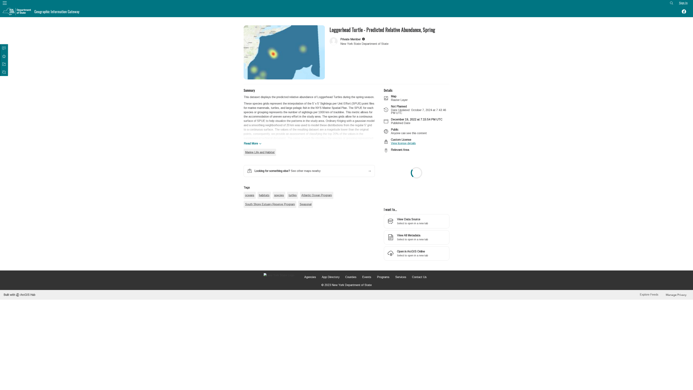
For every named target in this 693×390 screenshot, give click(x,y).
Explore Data (128, 11)
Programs (383, 277)
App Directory (330, 277)
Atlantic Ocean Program (316, 215)
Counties (350, 277)
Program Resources (207, 11)
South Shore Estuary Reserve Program (270, 224)
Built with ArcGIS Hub (19, 294)
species (279, 215)
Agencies (310, 277)
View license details (403, 143)
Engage (162, 11)
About (90, 11)
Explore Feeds (649, 294)
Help (229, 11)
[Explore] (416, 178)
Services (400, 277)
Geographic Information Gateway (56, 11)
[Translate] (4, 72)
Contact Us (419, 277)
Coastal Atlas (180, 11)
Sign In (683, 3)
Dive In (147, 11)
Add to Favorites (4, 56)
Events (366, 277)
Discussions (4, 48)
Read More (251, 143)
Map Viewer (107, 11)
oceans (249, 215)
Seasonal (305, 224)
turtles (293, 215)
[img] (363, 39)
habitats (264, 215)
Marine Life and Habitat (260, 152)
